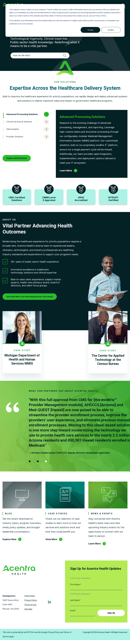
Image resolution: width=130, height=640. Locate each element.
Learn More (94, 543)
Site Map (28, 609)
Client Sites (29, 596)
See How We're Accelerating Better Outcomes (29, 296)
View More (51, 539)
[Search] (65, 55)
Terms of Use (30, 604)
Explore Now (9, 539)
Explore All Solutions (16, 158)
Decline (111, 30)
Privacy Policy (100, 16)
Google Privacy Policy (50, 632)
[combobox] (40, 55)
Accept (90, 30)
